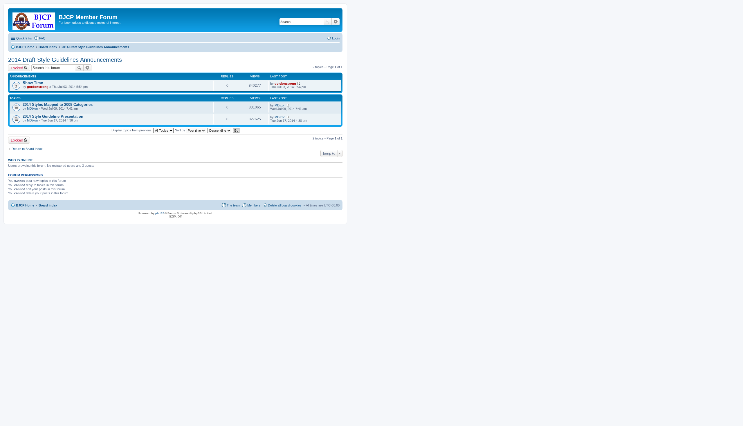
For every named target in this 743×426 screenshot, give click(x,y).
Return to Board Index (27, 149)
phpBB (160, 213)
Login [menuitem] (336, 38)
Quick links (24, 38)
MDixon (32, 108)
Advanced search (336, 21)
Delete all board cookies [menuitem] (285, 205)
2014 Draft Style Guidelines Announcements (65, 60)
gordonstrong (37, 86)
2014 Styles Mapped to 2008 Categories (58, 104)
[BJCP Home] (34, 20)
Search (327, 21)
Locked (17, 67)
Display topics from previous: (132, 130)
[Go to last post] (298, 83)
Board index (48, 205)
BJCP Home (25, 205)
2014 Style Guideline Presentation (53, 116)
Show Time (33, 83)
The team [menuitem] (233, 205)
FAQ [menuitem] (42, 38)
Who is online (20, 160)
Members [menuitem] (254, 205)
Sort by (180, 130)
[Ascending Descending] (220, 130)
